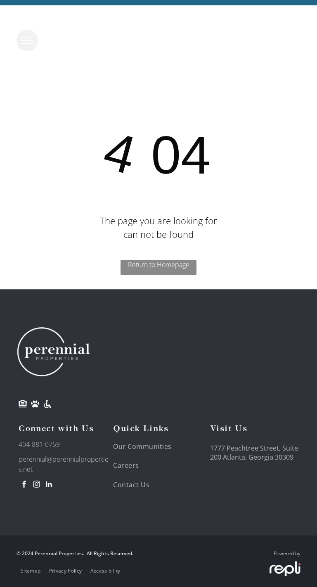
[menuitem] (147, 446)
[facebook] (24, 485)
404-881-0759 (39, 444)
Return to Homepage (158, 264)
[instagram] (36, 485)
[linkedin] (48, 485)
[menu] (27, 40)
